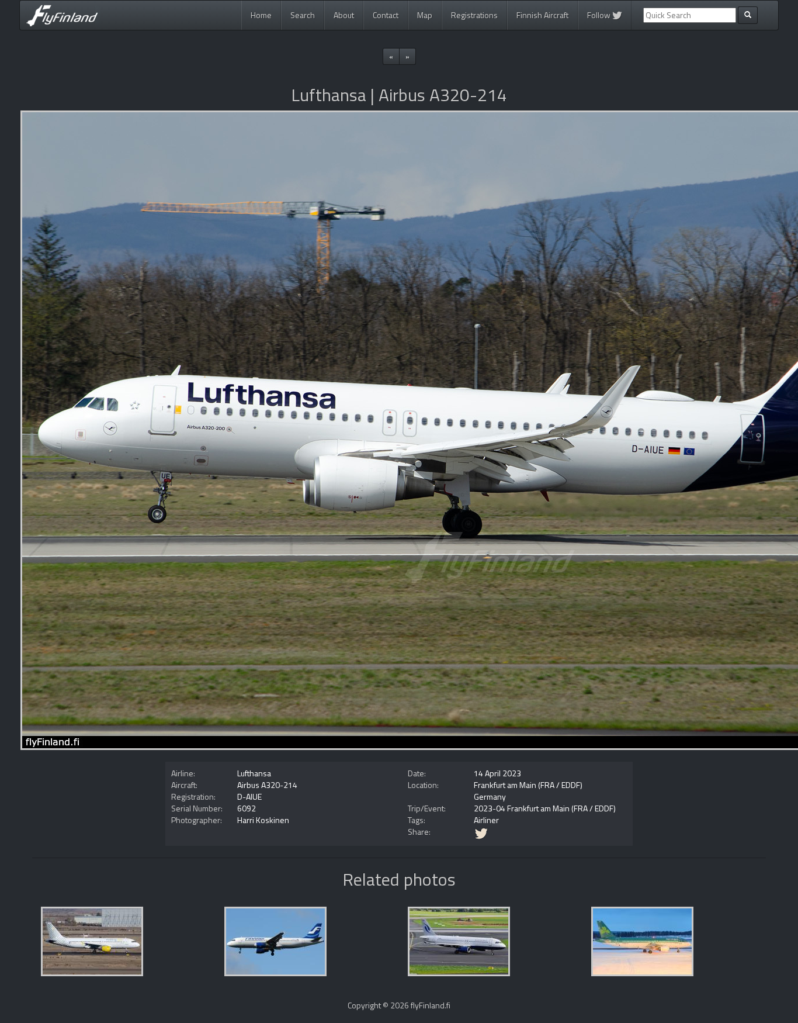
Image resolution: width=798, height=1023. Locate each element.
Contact (385, 15)
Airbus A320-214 (267, 785)
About (344, 15)
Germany (490, 796)
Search (302, 15)
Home (261, 15)
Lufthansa (254, 773)
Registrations (474, 15)
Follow (599, 15)
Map (424, 15)
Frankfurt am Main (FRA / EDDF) (528, 785)
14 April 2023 (497, 773)
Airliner (486, 820)
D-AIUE (249, 796)
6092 (246, 808)
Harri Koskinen (263, 820)
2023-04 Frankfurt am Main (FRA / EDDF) (545, 808)
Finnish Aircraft (542, 15)
